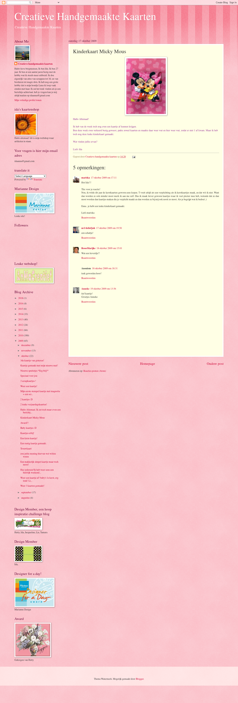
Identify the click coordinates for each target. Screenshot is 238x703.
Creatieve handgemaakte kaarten (35, 64)
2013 (21, 319)
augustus (25, 497)
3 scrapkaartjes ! (28, 381)
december (26, 345)
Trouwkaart (26, 448)
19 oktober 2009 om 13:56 (103, 288)
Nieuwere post (78, 363)
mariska (85, 177)
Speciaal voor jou (28, 375)
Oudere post (215, 363)
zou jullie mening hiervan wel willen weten (38, 455)
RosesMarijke (88, 248)
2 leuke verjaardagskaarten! (33, 404)
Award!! (24, 422)
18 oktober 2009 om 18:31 (105, 268)
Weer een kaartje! (28, 386)
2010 (21, 335)
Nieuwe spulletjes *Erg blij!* (34, 370)
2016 (21, 303)
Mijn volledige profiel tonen (27, 100)
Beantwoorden (88, 217)
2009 (21, 340)
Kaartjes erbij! (27, 433)
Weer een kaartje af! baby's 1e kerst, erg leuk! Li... (39, 479)
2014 (21, 314)
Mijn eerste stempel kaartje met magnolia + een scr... (40, 392)
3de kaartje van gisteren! (32, 360)
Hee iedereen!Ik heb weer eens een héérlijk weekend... (37, 471)
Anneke (85, 288)
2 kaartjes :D (26, 399)
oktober (25, 355)
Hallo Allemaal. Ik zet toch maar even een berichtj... (40, 411)
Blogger (140, 678)
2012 (21, 324)
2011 (21, 330)
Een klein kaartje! (28, 438)
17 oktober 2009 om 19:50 (109, 228)
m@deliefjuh (88, 228)
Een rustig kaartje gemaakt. (33, 443)
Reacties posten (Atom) (94, 370)
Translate (37, 179)
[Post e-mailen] (133, 156)
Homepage (147, 363)
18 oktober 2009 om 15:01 (109, 248)
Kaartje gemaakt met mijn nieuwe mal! (39, 365)
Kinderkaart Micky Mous (32, 417)
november (26, 350)
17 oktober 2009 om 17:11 (104, 177)
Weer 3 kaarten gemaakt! (32, 485)
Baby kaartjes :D (28, 427)
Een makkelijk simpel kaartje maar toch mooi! (39, 463)
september (26, 492)
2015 (21, 308)
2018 (21, 298)
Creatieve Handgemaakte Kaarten (85, 16)
